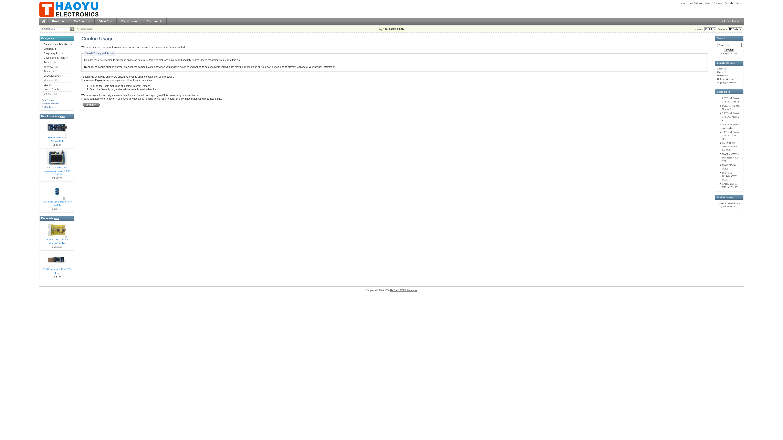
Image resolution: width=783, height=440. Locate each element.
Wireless (48, 66)
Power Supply (51, 89)
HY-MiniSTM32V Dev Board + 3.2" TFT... (730, 157)
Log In (723, 21)
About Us (721, 68)
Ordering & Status (725, 79)
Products (58, 21)
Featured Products (713, 3)
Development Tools (54, 57)
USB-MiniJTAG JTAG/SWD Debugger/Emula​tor (57, 241)
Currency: (722, 29)
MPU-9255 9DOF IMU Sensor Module (57, 203)
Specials (729, 3)
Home (682, 3)
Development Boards (55, 44)
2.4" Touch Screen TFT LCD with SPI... (730, 135)
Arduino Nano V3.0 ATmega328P (57, 139)
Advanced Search (85, 29)
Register (739, 3)
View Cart (105, 21)
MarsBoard (50, 48)
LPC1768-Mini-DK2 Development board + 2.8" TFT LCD (57, 171)
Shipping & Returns (726, 82)
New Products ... (49, 100)
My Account (82, 21)
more (62, 116)
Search (721, 38)
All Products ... (49, 107)
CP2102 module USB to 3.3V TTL (57, 271)
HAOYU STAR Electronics (403, 290)
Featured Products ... (51, 103)
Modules (48, 80)
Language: (698, 29)
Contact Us (154, 21)
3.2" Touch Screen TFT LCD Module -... (730, 116)
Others (47, 93)
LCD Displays (51, 75)
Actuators (49, 71)
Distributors (129, 21)
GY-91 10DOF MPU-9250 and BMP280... (729, 146)
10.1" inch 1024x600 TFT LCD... (729, 176)
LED (46, 84)
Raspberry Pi (51, 53)
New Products (695, 3)
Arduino (48, 62)
